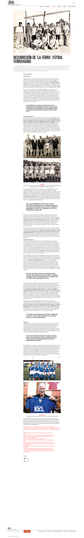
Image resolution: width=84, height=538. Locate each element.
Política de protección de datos (57, 531)
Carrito (64, 6)
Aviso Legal (66, 531)
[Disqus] (42, 480)
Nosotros (59, 6)
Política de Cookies (73, 531)
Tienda (41, 6)
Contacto (48, 531)
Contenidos (53, 6)
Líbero (11, 536)
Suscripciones (47, 6)
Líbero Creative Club (71, 6)
